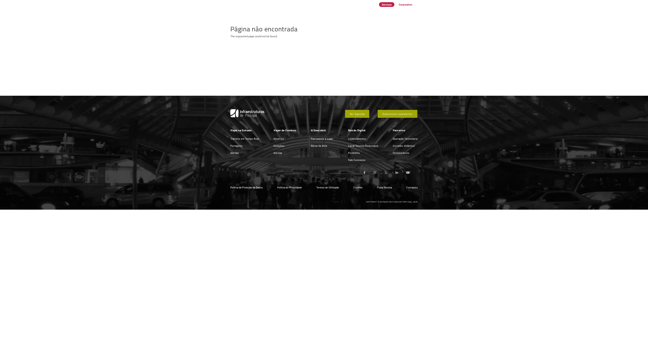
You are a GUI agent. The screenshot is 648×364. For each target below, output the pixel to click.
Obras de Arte (319, 145)
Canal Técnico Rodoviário (363, 145)
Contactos (412, 187)
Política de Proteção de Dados (246, 187)
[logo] (243, 8)
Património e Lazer (322, 138)
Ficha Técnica (384, 187)
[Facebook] (368, 171)
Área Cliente (385, 10)
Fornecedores (401, 152)
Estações (279, 145)
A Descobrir (344, 10)
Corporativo (405, 4)
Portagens (236, 145)
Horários (279, 138)
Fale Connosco (408, 10)
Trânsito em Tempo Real (244, 138)
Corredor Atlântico (404, 145)
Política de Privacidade (289, 187)
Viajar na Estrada (291, 10)
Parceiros (364, 10)
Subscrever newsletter (397, 113)
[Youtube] (412, 171)
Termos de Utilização (327, 187)
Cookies (358, 187)
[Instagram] (378, 171)
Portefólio (354, 152)
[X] (389, 171)
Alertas (234, 152)
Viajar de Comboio (319, 10)
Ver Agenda (357, 113)
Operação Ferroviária (405, 138)
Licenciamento (357, 138)
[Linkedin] (400, 171)
